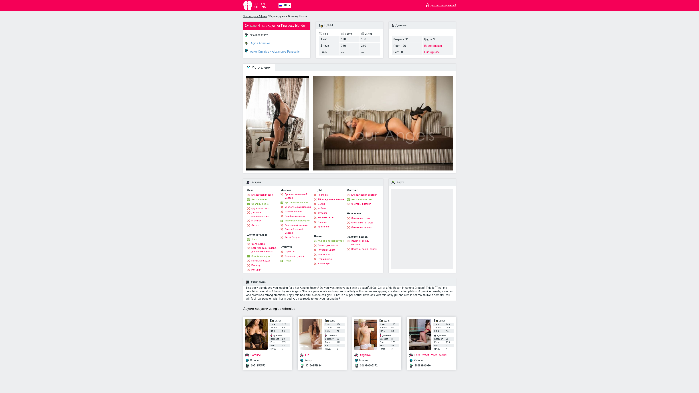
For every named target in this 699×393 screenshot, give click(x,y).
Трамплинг (324, 226)
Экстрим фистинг (361, 204)
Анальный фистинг (361, 199)
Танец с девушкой (295, 256)
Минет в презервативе (331, 240)
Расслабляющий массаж (294, 231)
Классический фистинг (364, 194)
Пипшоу (255, 265)
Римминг (256, 269)
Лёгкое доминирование (331, 199)
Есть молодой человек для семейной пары (264, 250)
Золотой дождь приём (364, 249)
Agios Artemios (260, 43)
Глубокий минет (326, 250)
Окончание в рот (360, 218)
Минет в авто (325, 254)
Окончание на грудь (362, 222)
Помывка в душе (260, 260)
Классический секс (262, 194)
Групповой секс (260, 208)
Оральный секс (259, 204)
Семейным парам (260, 256)
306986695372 (369, 365)
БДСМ (321, 204)
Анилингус (323, 263)
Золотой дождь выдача (360, 242)
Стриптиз (290, 251)
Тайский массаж (294, 211)
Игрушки (256, 220)
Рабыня (322, 208)
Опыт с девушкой (328, 245)
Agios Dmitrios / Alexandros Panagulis (274, 51)
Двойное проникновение (260, 214)
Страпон (322, 213)
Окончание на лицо (361, 227)
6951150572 (258, 365)
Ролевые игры (326, 217)
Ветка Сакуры (292, 237)
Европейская (433, 45)
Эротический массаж (297, 202)
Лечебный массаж (295, 216)
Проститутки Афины (255, 16)
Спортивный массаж (296, 225)
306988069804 (423, 365)
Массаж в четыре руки (297, 220)
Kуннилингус (325, 259)
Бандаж (322, 222)
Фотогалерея (261, 67)
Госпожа (323, 194)
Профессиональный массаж (296, 196)
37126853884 (313, 365)
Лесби (288, 260)
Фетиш (255, 225)
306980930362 (259, 35)
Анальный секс (259, 199)
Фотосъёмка (258, 244)
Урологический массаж (298, 207)
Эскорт (255, 239)
